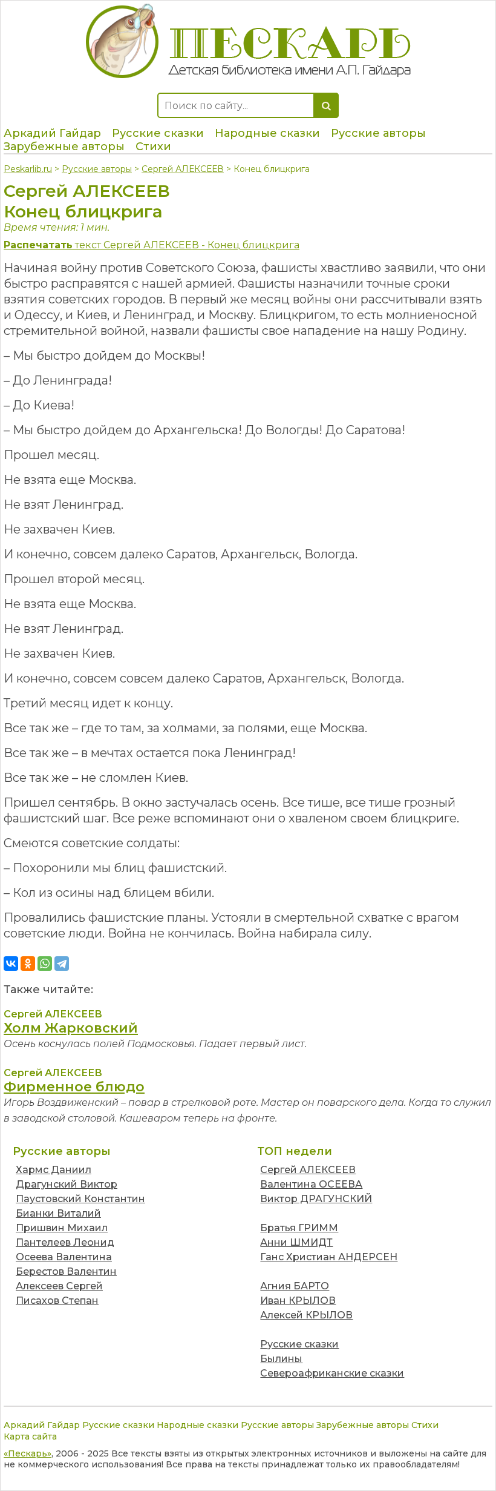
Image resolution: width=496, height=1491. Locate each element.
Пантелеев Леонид (65, 1242)
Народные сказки (267, 133)
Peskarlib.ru (28, 169)
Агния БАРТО (294, 1286)
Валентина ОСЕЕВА (311, 1184)
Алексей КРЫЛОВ (306, 1315)
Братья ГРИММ (299, 1228)
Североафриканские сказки (332, 1373)
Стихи (153, 146)
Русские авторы (378, 133)
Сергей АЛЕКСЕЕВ (183, 169)
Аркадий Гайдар (52, 133)
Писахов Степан (57, 1300)
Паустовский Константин (80, 1199)
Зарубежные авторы (64, 146)
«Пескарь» (27, 1453)
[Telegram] (61, 963)
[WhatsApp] (45, 963)
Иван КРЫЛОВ (298, 1300)
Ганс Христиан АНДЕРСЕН (328, 1257)
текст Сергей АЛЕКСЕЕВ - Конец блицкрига (151, 245)
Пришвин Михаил (62, 1228)
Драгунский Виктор (66, 1184)
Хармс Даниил (53, 1169)
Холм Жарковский (71, 1028)
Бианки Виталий (58, 1213)
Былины (281, 1358)
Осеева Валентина (64, 1257)
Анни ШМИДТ (296, 1242)
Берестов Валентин (66, 1271)
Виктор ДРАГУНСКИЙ (316, 1199)
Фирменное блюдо (74, 1087)
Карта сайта (30, 1436)
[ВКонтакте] (11, 963)
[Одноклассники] (28, 963)
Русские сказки (158, 133)
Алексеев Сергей (59, 1286)
